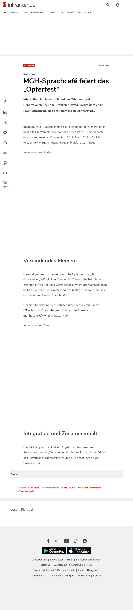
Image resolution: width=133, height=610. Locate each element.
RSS (69, 559)
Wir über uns (39, 559)
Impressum (83, 575)
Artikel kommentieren (90, 487)
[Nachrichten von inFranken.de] (17, 4)
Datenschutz (38, 575)
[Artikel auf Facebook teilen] (5, 102)
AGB (89, 565)
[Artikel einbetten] (5, 173)
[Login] (117, 5)
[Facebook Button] (48, 541)
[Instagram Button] (57, 542)
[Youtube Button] (66, 541)
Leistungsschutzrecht (88, 559)
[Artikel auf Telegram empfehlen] (5, 133)
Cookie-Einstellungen (61, 575)
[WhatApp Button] (85, 541)
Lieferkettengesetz (89, 570)
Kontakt (97, 575)
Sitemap (45, 565)
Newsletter (56, 559)
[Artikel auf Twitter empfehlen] (5, 122)
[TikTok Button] (75, 541)
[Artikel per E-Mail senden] (5, 112)
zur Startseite (27, 491)
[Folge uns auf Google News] (5, 183)
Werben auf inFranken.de (68, 565)
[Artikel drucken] (5, 143)
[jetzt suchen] (108, 5)
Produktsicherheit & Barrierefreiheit (54, 570)
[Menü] (127, 5)
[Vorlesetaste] (5, 163)
